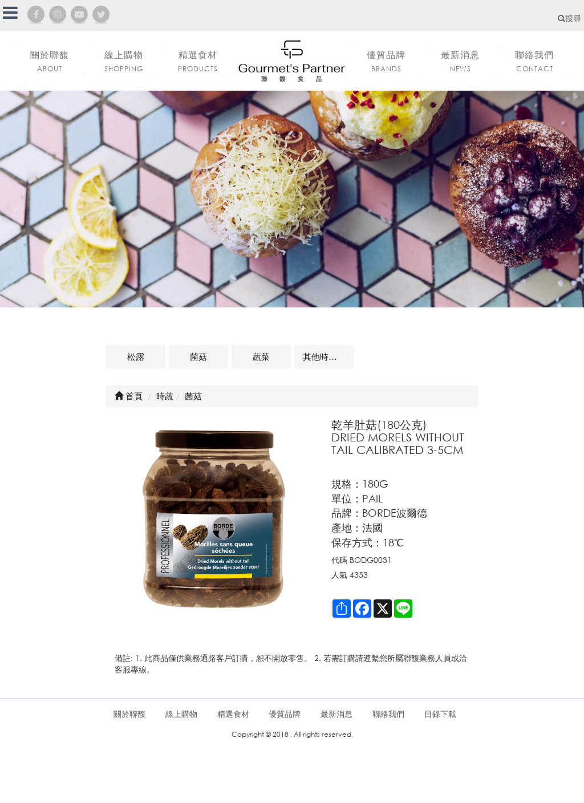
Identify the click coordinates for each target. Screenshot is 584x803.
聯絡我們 (388, 713)
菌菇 (198, 356)
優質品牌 (285, 713)
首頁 (133, 396)
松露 (135, 356)
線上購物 (181, 713)
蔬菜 (261, 356)
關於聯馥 (129, 713)
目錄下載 (440, 713)
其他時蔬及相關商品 (328, 356)
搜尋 (573, 18)
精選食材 (233, 713)
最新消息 (336, 713)
